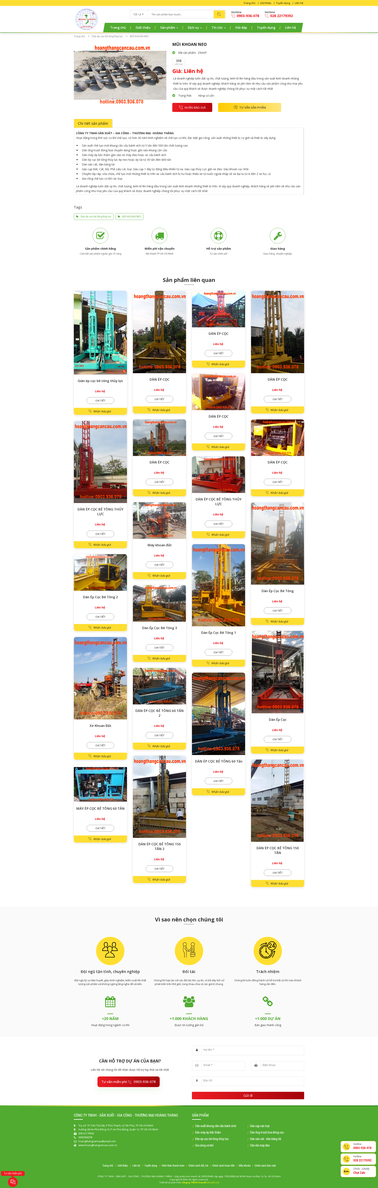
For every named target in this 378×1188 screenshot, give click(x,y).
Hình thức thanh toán (173, 1165)
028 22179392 (281, 16)
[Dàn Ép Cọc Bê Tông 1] (218, 585)
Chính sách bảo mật (265, 1165)
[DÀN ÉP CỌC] (159, 332)
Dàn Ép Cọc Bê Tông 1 (218, 632)
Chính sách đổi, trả (198, 1165)
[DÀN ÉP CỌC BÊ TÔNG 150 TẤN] (277, 801)
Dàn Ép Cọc (278, 719)
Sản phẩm (167, 27)
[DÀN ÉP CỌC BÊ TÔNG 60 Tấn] (218, 714)
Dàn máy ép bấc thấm (208, 1132)
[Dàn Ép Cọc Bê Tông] (277, 543)
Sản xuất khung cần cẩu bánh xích (215, 1126)
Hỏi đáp (241, 27)
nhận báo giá (195, 107)
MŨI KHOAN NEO (131, 216)
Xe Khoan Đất (100, 725)
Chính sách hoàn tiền (223, 1165)
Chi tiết (100, 400)
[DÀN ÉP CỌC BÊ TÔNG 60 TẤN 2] (159, 686)
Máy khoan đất (159, 545)
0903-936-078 (247, 16)
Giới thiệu (265, 3)
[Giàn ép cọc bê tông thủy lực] (100, 333)
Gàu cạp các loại (260, 1126)
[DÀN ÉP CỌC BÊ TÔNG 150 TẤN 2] (159, 797)
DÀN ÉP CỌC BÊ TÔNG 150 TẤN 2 (159, 846)
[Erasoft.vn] (213, 1182)
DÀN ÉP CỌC (159, 379)
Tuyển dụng (283, 3)
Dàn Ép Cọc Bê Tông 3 (159, 628)
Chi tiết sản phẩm (93, 123)
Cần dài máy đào (260, 1145)
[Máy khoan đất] (159, 520)
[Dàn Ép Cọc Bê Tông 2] (100, 572)
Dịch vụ (193, 27)
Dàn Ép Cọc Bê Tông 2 (100, 597)
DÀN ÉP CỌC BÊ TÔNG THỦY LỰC (100, 511)
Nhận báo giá (102, 411)
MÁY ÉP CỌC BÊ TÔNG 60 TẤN (100, 808)
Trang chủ (249, 3)
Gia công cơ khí (204, 1145)
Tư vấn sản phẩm (252, 107)
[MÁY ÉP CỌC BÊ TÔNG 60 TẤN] (100, 784)
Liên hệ (299, 3)
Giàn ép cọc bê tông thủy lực (100, 380)
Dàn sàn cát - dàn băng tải (265, 1139)
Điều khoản (245, 1165)
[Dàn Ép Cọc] (277, 672)
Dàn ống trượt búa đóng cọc (267, 1132)
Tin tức (217, 27)
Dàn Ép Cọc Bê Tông (277, 591)
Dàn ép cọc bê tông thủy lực (107, 36)
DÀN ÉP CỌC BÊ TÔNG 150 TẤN (277, 850)
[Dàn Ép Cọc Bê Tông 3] (159, 603)
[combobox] (139, 13)
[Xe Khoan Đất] (100, 678)
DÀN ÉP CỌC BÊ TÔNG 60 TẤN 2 (159, 713)
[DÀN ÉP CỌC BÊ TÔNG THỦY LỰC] (100, 462)
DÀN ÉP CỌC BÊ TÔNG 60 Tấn (218, 761)
